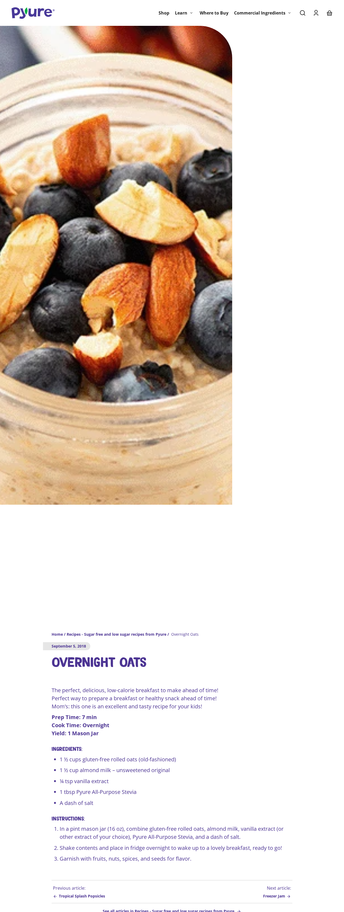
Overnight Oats (185, 634)
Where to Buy (214, 13)
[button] (303, 13)
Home (57, 634)
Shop (164, 13)
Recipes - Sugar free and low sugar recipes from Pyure (116, 634)
